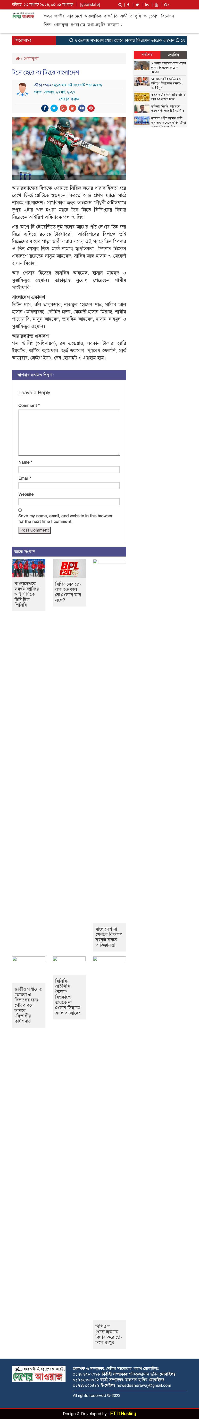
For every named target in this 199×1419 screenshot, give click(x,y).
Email (24, 478)
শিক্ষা (47, 24)
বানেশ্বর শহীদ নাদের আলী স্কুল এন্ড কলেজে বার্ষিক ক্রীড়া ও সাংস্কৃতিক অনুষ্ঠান (168, 122)
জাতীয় (59, 16)
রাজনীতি (110, 16)
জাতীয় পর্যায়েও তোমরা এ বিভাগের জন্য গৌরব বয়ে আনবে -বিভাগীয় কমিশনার (28, 1005)
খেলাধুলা (61, 24)
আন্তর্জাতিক (93, 16)
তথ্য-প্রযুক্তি (96, 24)
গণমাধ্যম (78, 24)
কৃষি (138, 16)
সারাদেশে (74, 16)
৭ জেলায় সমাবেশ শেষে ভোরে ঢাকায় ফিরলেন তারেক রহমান (116, 40)
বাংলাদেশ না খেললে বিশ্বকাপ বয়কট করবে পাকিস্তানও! (109, 937)
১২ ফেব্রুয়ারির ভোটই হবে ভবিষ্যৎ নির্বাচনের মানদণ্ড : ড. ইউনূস (167, 83)
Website (26, 494)
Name (25, 462)
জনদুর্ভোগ (151, 16)
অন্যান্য (114, 24)
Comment (29, 405)
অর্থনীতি (126, 16)
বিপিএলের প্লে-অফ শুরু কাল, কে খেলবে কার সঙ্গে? (68, 592)
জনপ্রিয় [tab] (173, 54)
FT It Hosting (123, 1413)
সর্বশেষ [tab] (147, 54)
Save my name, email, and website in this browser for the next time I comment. (65, 518)
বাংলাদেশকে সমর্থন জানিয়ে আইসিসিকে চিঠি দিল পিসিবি (27, 594)
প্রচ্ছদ (48, 16)
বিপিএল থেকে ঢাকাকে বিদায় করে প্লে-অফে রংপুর (108, 1334)
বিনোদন (167, 16)
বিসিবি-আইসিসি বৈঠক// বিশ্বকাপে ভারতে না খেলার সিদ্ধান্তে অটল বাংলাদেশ (68, 997)
